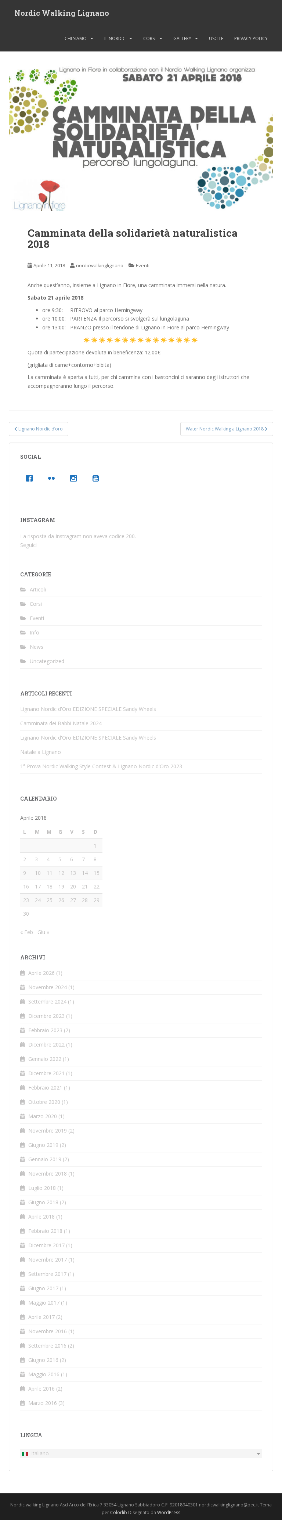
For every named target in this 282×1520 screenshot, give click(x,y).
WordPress (168, 1512)
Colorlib (118, 1512)
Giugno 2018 (43, 1202)
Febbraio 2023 (45, 1030)
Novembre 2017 (47, 1259)
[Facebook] (31, 478)
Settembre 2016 (47, 1345)
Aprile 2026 (41, 972)
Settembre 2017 (47, 1273)
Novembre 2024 (47, 987)
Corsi (149, 38)
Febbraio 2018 (45, 1230)
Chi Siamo (76, 38)
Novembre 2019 (47, 1130)
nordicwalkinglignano (99, 265)
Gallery (182, 38)
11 (50, 872)
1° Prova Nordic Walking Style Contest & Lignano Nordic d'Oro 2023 (101, 766)
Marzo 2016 (42, 1402)
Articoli (38, 589)
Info (34, 632)
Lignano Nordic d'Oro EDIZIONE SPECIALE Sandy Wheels (88, 708)
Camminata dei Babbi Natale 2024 (61, 723)
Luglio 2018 (42, 1187)
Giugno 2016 (43, 1359)
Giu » (43, 932)
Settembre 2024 (47, 1001)
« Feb (26, 932)
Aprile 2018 (41, 1216)
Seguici (28, 544)
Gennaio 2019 (44, 1159)
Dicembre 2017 (46, 1245)
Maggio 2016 (43, 1374)
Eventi (142, 265)
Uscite (216, 38)
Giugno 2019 (43, 1144)
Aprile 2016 (41, 1388)
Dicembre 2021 (46, 1073)
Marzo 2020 (42, 1116)
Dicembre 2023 (46, 1015)
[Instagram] (75, 478)
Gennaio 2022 (44, 1058)
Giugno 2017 (43, 1288)
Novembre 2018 (47, 1173)
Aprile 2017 (41, 1316)
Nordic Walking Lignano (61, 13)
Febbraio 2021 (45, 1087)
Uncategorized (47, 661)
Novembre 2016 (47, 1331)
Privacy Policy (251, 38)
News (36, 646)
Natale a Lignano (40, 751)
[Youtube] (97, 478)
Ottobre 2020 (44, 1101)
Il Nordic (115, 38)
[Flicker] (53, 478)
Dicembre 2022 (46, 1044)
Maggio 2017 (43, 1302)
